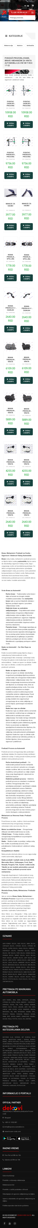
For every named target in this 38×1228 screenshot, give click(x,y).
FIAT (17, 1004)
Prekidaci (6, 1085)
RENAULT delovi (8, 972)
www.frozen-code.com (13, 1131)
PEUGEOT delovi (8, 969)
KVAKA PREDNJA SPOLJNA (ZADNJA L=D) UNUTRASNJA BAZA (26, 260)
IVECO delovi (7, 958)
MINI (15, 1011)
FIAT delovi (11, 953)
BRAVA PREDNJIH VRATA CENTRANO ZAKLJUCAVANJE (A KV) (11, 363)
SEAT (8, 1016)
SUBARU (32, 1016)
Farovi (21, 1080)
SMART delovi (22, 974)
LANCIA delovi (21, 960)
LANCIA (5, 1009)
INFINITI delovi (19, 955)
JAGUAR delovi (18, 958)
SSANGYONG (25, 1016)
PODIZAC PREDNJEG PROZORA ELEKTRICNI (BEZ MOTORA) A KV (10, 158)
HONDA (26, 1004)
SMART (18, 1016)
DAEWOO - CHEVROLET (28, 1002)
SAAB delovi (27, 972)
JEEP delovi (28, 958)
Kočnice (17, 1037)
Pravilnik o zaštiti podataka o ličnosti (15, 1189)
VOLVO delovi (22, 979)
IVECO (15, 1007)
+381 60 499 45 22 (20, 12)
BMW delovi (31, 943)
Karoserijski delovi (10, 1083)
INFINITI (5, 1007)
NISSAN (28, 1011)
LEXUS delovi (12, 962)
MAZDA (33, 1009)
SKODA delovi (12, 974)
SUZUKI (5, 1019)
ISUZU (10, 1007)
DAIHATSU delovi (23, 950)
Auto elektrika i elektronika (25, 1069)
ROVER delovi (18, 972)
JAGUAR (20, 1007)
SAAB (4, 1016)
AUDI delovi (21, 943)
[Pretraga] (32, 17)
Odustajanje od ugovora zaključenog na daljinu (19, 1194)
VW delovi (31, 979)
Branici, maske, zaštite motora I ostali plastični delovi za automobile (19, 1042)
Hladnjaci (13, 1085)
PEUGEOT (5, 1014)
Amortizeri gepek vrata (12, 1073)
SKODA (13, 1016)
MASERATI (26, 1009)
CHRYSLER (25, 1000)
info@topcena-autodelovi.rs (14, 1127)
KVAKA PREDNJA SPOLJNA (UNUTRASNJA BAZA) (10, 259)
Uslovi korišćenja (8, 1176)
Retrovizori (21, 1085)
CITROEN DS (6, 1002)
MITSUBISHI (21, 1011)
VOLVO (20, 1019)
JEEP (25, 1007)
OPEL (33, 1011)
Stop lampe (30, 1080)
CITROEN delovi (21, 946)
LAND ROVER (12, 1009)
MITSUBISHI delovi (9, 967)
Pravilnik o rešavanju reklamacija (14, 1180)
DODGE (12, 1004)
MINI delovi (31, 965)
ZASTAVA (28, 1019)
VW (24, 1019)
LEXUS (20, 1009)
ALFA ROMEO (7, 1000)
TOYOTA (14, 1019)
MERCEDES (6, 1011)
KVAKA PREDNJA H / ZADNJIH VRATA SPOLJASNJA (10, 310)
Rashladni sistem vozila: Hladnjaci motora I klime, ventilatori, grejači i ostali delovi (19, 1060)
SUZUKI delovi (25, 977)
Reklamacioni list (8, 1185)
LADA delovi (12, 960)
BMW (18, 1000)
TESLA (9, 1019)
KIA (30, 1007)
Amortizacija (7, 1071)
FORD (21, 1004)
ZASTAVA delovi (8, 981)
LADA (33, 1007)
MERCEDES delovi (13, 965)
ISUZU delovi (30, 955)
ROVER (33, 1014)
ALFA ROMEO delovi (9, 943)
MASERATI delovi (24, 962)
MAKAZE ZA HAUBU (10, 205)
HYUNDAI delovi (8, 955)
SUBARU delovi (13, 977)
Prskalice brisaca (9, 1080)
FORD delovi (20, 953)
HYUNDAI (32, 1004)
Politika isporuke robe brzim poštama (15, 1206)
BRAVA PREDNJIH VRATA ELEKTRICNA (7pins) (10, 515)
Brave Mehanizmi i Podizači (25, 1076)
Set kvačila (26, 1037)
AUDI (14, 1000)
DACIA (18, 1002)
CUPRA (13, 1002)
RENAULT (26, 1014)
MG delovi (23, 965)
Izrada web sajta (24, 1215)
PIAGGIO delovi (19, 969)
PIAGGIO (12, 1014)
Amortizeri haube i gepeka (18, 1039)
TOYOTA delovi (13, 979)
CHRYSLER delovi (8, 946)
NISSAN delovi (20, 967)
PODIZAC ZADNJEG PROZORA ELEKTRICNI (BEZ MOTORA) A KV (10, 107)
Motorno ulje (8, 1037)
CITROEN (32, 1000)
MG (12, 1011)
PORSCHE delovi (29, 969)
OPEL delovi (31, 967)
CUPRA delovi (13, 948)
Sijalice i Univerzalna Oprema (25, 1071)
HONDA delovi (30, 953)
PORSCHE (19, 1014)
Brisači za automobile (11, 1078)
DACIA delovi (23, 948)
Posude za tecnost (28, 1078)
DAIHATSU (6, 1004)
